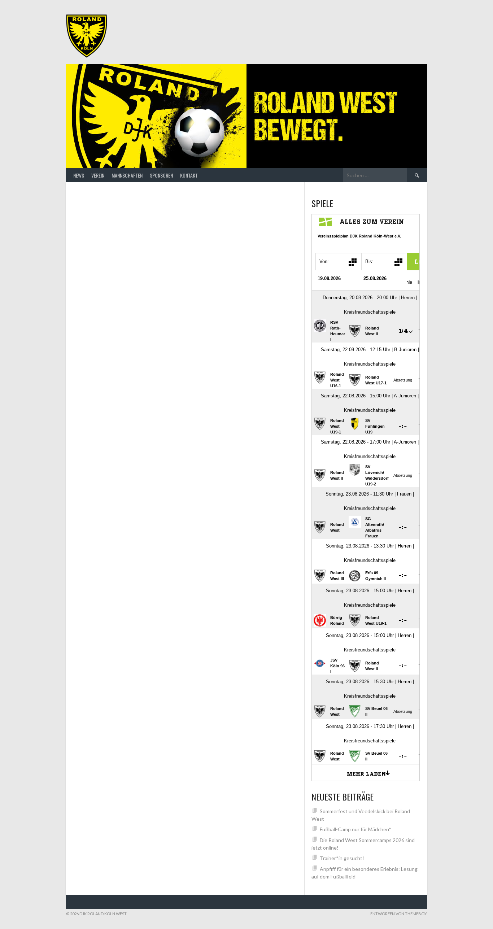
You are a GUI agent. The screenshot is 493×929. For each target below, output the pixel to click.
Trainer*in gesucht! (342, 858)
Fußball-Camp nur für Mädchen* (355, 829)
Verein (97, 175)
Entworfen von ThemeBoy (398, 913)
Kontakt (189, 175)
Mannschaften (127, 175)
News (78, 175)
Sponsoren (161, 175)
